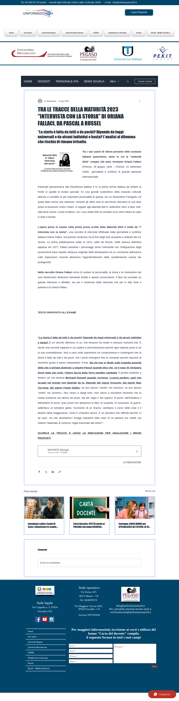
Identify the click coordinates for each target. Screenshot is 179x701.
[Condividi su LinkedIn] (52, 471)
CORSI (31, 652)
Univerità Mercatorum (37, 647)
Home (30, 631)
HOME (28, 81)
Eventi (30, 663)
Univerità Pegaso (35, 642)
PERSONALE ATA (67, 81)
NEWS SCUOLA (94, 81)
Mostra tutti (150, 491)
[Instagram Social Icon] (51, 619)
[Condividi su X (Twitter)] (46, 471)
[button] (49, 32)
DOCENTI (44, 81)
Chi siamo (32, 637)
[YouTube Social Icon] (44, 619)
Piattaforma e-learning (38, 658)
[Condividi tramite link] (59, 471)
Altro (113, 81)
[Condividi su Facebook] (39, 471)
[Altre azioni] (139, 101)
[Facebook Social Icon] (38, 619)
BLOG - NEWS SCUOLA (38, 668)
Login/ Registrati (139, 12)
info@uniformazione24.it (125, 2)
